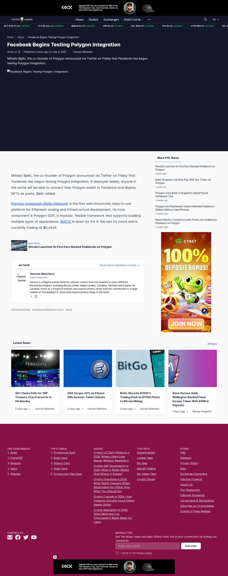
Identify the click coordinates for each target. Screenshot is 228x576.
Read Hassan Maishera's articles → (119, 265)
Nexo (14, 468)
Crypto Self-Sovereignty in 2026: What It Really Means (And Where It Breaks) (111, 470)
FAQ (182, 452)
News (21, 37)
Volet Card (60, 468)
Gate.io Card (62, 463)
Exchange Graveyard (193, 474)
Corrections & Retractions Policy (48, 309)
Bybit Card (60, 458)
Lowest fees (145, 458)
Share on (12, 51)
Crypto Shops (146, 479)
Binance (16, 463)
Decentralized (146, 452)
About (69, 309)
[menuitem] (79, 20)
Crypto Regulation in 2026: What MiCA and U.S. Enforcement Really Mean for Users (113, 516)
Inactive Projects (191, 479)
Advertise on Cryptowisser (197, 506)
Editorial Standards (20, 309)
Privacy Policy (189, 463)
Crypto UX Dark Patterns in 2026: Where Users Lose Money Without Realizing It (112, 456)
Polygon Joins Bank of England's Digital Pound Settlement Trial (181, 195)
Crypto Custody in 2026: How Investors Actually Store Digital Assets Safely (114, 500)
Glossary (185, 458)
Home (10, 37)
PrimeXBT (17, 458)
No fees (142, 463)
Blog (183, 468)
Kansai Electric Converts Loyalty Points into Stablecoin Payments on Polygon (186, 221)
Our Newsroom (190, 490)
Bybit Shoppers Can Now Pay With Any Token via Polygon (183, 181)
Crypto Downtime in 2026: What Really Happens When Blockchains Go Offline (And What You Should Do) (112, 485)
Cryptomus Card (64, 452)
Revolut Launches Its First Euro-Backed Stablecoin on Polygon (185, 168)
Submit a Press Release (195, 511)
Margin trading (146, 468)
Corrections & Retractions (197, 500)
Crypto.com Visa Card (68, 474)
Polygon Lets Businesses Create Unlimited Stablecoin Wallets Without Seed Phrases (184, 208)
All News (212, 343)
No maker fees (146, 474)
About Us (186, 484)
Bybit (14, 452)
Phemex (16, 474)
